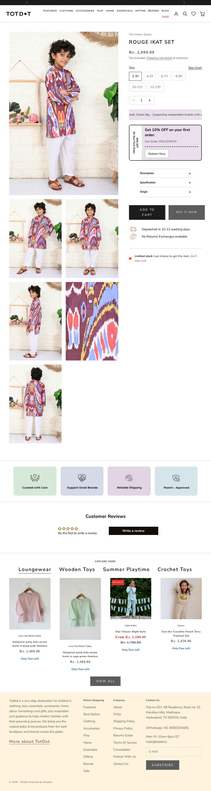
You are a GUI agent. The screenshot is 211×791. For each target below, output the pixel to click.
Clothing (66, 10)
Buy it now (186, 212)
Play (100, 10)
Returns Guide (123, 735)
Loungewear (35, 569)
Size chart (195, 68)
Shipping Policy (124, 721)
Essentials (125, 10)
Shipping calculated (159, 58)
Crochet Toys (175, 569)
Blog (165, 10)
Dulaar (181, 625)
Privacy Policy (122, 728)
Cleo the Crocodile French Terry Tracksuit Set (181, 633)
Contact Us (120, 764)
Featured (50, 10)
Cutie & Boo (131, 625)
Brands (153, 10)
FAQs (117, 714)
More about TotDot (29, 741)
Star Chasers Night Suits (131, 631)
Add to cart (147, 212)
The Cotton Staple (140, 34)
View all (105, 681)
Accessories (85, 10)
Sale (165, 16)
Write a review (133, 531)
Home (110, 10)
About (117, 707)
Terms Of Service (125, 743)
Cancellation (121, 750)
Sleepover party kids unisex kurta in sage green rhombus (80, 654)
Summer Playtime (126, 569)
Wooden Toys (77, 569)
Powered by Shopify (40, 782)
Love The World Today (29, 636)
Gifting (140, 10)
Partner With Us (124, 757)
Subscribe (162, 765)
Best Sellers (91, 714)
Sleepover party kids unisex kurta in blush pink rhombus (30, 643)
